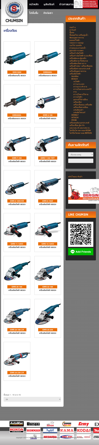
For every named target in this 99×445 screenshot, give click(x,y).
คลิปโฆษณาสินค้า (75, 176)
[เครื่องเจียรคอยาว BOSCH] (48, 54)
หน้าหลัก (34, 4)
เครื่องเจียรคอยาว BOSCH (48, 75)
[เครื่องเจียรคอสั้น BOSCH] (17, 54)
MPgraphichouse (77, 437)
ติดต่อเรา (48, 13)
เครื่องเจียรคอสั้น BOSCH (17, 75)
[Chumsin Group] (14, 11)
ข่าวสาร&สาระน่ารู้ (68, 4)
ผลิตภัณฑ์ (49, 4)
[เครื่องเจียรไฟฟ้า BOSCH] (48, 97)
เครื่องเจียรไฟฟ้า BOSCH (47, 118)
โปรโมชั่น (33, 13)
